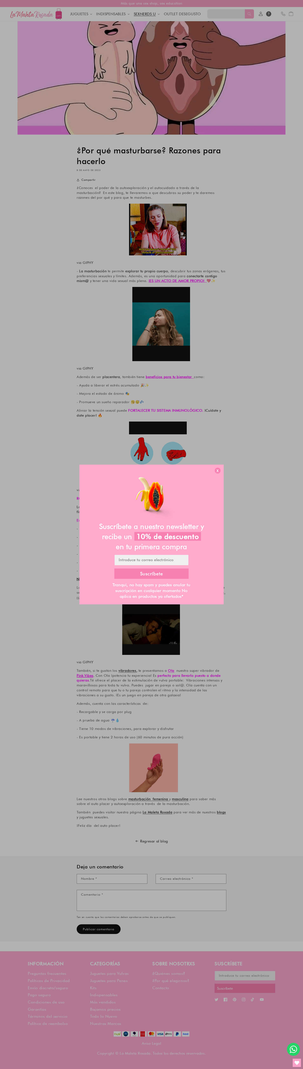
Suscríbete (151, 573)
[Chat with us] (293, 1049)
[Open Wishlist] (297, 1063)
